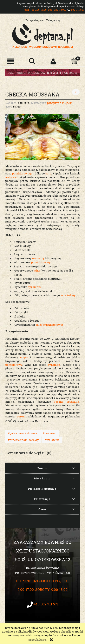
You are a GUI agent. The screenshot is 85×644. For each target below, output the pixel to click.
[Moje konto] (53, 61)
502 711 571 (77, 9)
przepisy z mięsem (60, 103)
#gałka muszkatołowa (22, 433)
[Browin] (42, 72)
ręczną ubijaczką (65, 401)
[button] (10, 61)
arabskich (11, 177)
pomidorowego (22, 173)
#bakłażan (49, 433)
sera (48, 173)
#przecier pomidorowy (23, 440)
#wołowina (52, 440)
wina (37, 270)
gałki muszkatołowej (49, 325)
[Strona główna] (42, 35)
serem (21, 416)
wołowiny (38, 258)
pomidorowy (13, 365)
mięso (24, 357)
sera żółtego (68, 295)
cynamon (54, 365)
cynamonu (34, 287)
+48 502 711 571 (45, 604)
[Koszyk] (74, 60)
